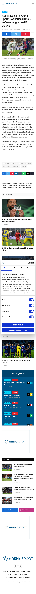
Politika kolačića (24, 577)
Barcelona (6, 163)
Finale (21, 163)
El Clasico (14, 163)
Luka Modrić (6, 166)
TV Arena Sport (7, 29)
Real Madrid (15, 166)
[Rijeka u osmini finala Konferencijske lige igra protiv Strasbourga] (18, 208)
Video (29, 572)
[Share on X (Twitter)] (16, 34)
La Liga (5, 11)
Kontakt (9, 574)
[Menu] (33, 4)
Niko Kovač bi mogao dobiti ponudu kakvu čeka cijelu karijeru (25, 185)
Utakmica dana (14, 572)
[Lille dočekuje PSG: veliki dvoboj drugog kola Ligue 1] (7, 467)
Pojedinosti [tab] (18, 268)
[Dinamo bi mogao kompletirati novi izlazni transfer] (18, 349)
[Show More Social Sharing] (32, 34)
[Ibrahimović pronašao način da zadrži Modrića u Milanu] (18, 237)
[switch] (31, 305)
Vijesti (23, 572)
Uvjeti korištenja (11, 577)
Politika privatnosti (20, 574)
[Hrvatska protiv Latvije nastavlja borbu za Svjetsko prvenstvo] (7, 500)
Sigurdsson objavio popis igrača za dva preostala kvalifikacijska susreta (9, 185)
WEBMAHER (27, 582)
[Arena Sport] (9, 4)
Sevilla (24, 166)
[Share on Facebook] (6, 34)
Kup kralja (28, 163)
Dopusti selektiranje (18, 330)
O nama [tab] (29, 268)
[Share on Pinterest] (25, 34)
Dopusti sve (18, 325)
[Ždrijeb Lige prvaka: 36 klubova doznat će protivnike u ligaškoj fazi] (7, 490)
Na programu (18, 373)
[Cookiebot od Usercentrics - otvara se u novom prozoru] (26, 263)
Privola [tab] (6, 268)
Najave (6, 572)
